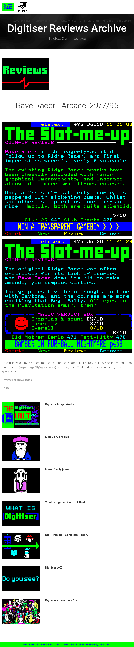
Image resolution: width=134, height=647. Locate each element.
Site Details (124, 21)
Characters (43, 21)
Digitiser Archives (65, 21)
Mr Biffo (108, 21)
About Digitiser (22, 21)
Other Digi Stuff (89, 21)
